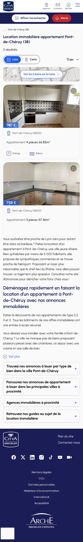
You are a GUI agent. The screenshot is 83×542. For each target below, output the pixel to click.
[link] (41, 74)
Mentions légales (41, 472)
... (3, 29)
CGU (41, 478)
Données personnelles (41, 484)
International (41, 497)
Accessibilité (41, 503)
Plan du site (65, 436)
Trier (70, 59)
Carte (33, 59)
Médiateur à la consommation (41, 490)
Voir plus (14, 356)
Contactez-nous (69, 442)
